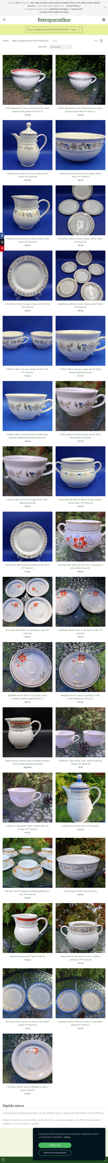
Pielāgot (67, 1137)
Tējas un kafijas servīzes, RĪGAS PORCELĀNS (30, 41)
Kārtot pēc (42, 47)
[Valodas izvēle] (103, 19)
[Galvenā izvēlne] (4, 19)
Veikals (5, 41)
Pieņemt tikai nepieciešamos (55, 1153)
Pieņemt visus (55, 1145)
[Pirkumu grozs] (3, 1160)
